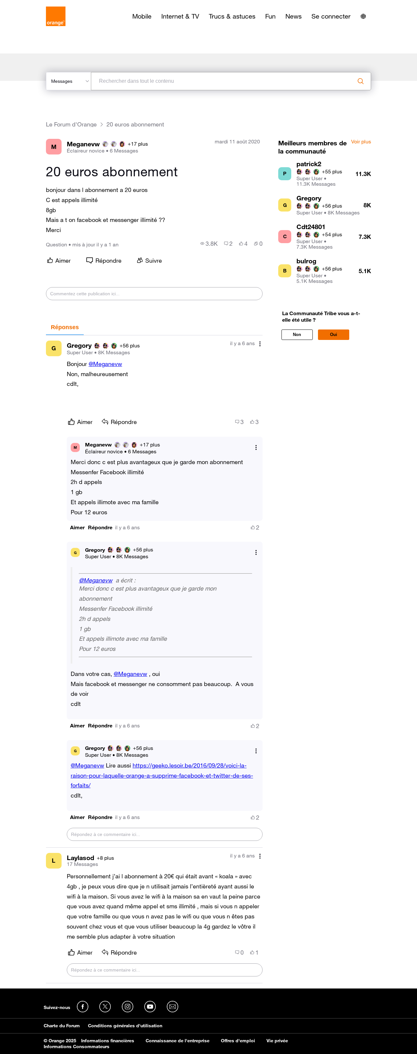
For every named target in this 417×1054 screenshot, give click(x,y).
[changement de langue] (363, 16)
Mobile (141, 16)
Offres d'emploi (238, 1041)
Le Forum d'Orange (71, 124)
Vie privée (277, 1041)
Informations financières (107, 1041)
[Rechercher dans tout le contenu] (360, 81)
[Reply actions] (256, 447)
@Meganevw (105, 363)
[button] (77, 527)
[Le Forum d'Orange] (55, 16)
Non (297, 334)
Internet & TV (180, 16)
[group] (209, 243)
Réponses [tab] (65, 327)
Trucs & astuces (232, 16)
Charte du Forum (62, 1026)
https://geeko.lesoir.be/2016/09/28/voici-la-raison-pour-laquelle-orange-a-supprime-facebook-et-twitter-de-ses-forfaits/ (162, 775)
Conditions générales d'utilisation (125, 1026)
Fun (270, 16)
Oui (333, 334)
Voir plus (361, 142)
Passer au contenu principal (34, 5)
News (293, 16)
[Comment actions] (260, 344)
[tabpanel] (154, 659)
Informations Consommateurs (76, 1046)
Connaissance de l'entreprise (177, 1041)
